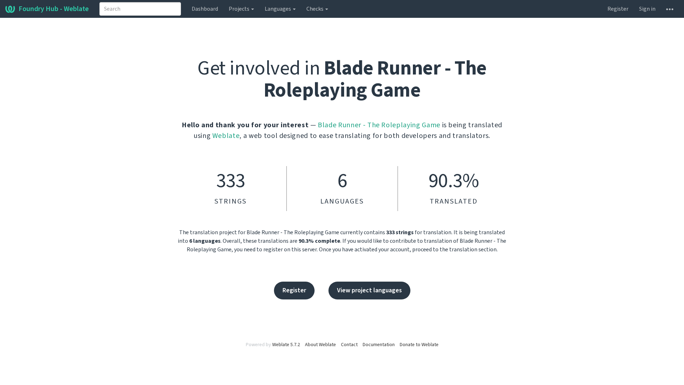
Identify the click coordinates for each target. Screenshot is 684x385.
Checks (315, 9)
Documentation (379, 344)
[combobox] (140, 9)
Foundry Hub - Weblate (54, 9)
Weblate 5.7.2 (286, 344)
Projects (239, 9)
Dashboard (205, 9)
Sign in (647, 9)
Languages (278, 9)
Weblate (226, 136)
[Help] (670, 9)
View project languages (369, 290)
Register (617, 9)
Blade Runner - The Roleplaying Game (379, 125)
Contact (349, 344)
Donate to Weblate (419, 344)
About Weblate (320, 344)
